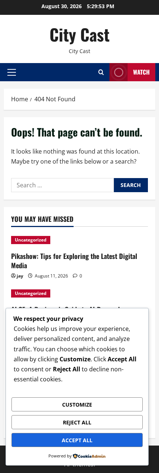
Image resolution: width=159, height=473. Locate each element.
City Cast (79, 34)
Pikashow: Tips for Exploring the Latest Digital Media (74, 260)
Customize (77, 404)
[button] (12, 72)
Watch (141, 72)
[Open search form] (101, 72)
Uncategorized (31, 240)
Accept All (77, 440)
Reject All (77, 422)
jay (20, 276)
